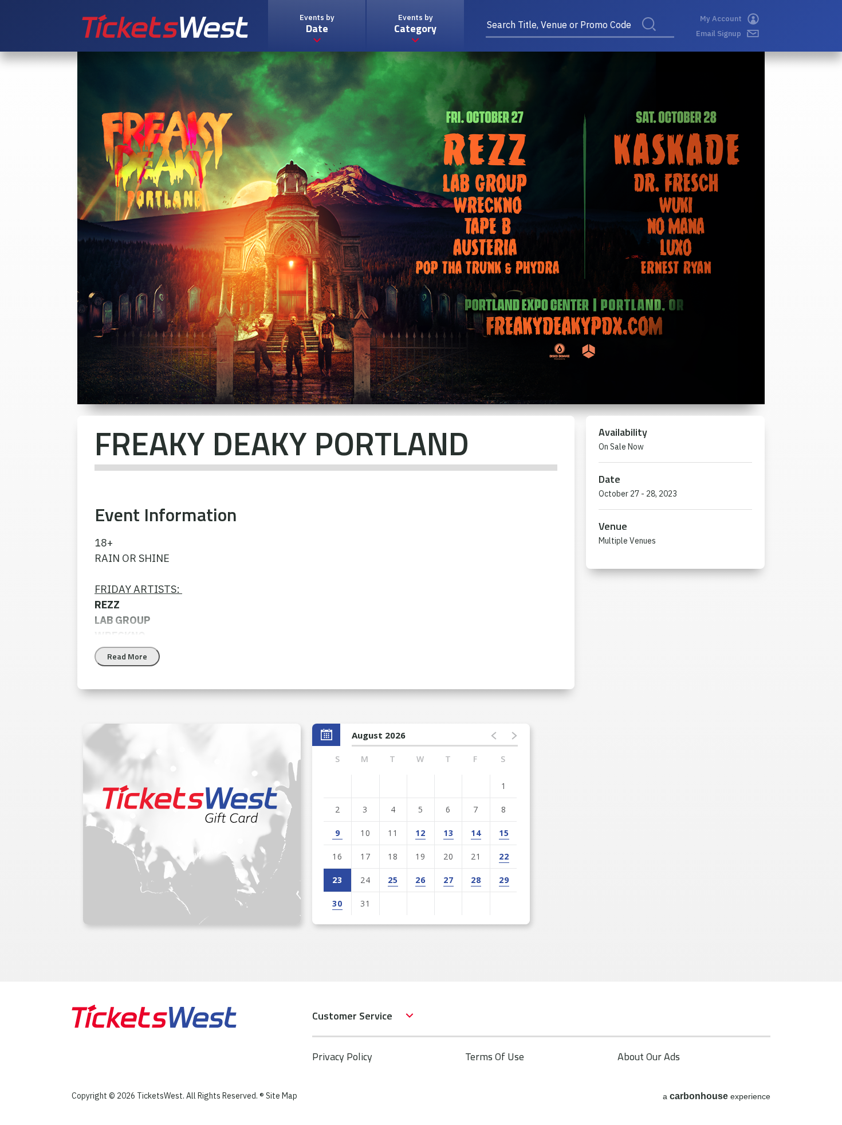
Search (656, 36)
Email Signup (718, 33)
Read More (127, 656)
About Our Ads (648, 1056)
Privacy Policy (342, 1056)
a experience (716, 1096)
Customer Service (352, 1015)
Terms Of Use (494, 1056)
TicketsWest (165, 26)
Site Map (281, 1096)
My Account (721, 19)
